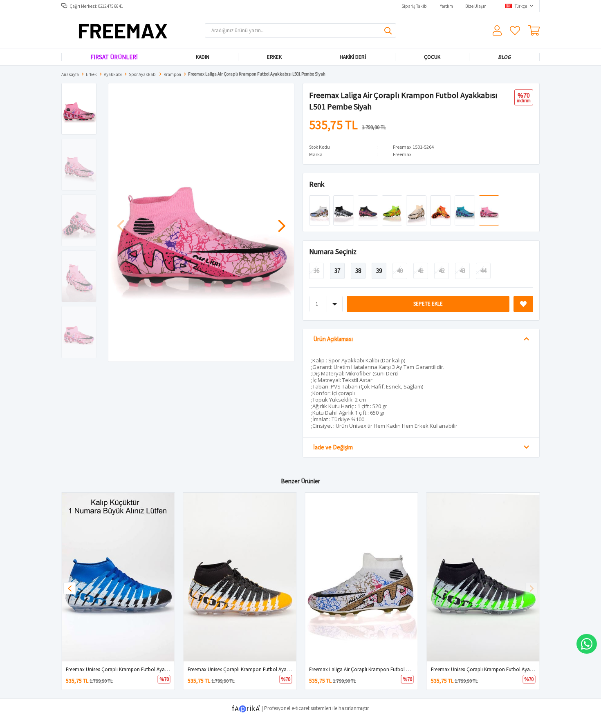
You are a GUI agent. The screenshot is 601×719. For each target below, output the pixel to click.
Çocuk (432, 57)
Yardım (446, 6)
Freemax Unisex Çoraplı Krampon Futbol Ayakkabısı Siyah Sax (134, 669)
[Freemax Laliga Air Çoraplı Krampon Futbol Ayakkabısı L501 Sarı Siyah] (393, 209)
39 (379, 271)
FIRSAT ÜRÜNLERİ (114, 57)
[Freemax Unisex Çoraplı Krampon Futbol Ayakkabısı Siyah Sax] (118, 577)
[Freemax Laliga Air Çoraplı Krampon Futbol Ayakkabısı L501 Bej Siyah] (417, 209)
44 (483, 271)
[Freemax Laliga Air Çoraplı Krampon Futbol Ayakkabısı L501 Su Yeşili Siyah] (465, 209)
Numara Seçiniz (333, 251)
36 (316, 271)
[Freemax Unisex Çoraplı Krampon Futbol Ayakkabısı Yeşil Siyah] (483, 577)
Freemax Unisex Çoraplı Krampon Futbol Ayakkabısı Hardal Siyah (259, 669)
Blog (504, 57)
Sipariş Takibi (414, 6)
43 (462, 271)
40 (400, 271)
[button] (282, 222)
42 (441, 271)
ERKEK (274, 57)
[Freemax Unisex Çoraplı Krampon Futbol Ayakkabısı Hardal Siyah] (240, 577)
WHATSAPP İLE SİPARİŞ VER (586, 644)
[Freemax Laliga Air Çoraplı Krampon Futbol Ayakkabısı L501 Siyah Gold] (369, 209)
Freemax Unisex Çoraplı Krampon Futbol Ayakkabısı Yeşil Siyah (500, 669)
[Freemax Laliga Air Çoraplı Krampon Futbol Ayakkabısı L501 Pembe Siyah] (489, 209)
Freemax (402, 154)
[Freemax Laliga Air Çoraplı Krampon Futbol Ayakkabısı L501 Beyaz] (320, 209)
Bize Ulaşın (476, 6)
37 (337, 271)
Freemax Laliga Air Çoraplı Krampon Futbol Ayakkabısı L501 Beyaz (382, 669)
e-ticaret (300, 708)
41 (421, 271)
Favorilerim (515, 30)
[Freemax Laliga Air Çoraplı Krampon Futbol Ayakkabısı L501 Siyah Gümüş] (344, 209)
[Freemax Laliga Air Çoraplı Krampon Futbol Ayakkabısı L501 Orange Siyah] (441, 209)
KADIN (202, 57)
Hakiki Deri (353, 57)
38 (358, 271)
